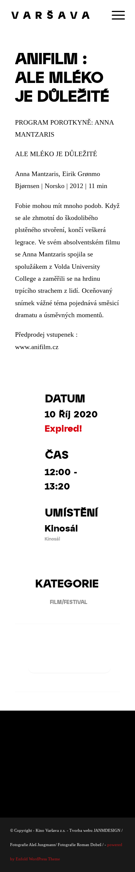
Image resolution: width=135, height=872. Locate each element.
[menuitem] (114, 15)
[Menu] (114, 15)
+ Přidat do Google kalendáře (70, 660)
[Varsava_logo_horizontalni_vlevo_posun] (56, 15)
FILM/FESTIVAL (68, 602)
